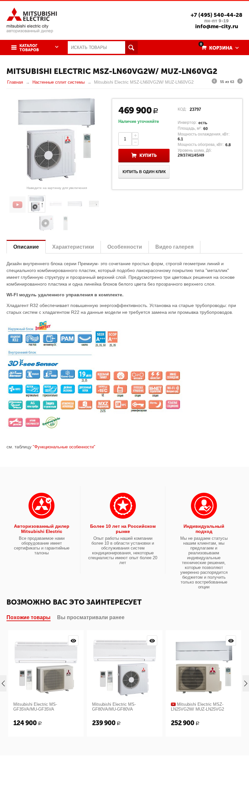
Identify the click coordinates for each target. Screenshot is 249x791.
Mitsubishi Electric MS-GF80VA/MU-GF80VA (114, 707)
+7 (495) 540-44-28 (217, 15)
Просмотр (73, 640)
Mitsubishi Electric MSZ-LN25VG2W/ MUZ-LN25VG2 (197, 707)
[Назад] (214, 82)
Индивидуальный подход (204, 529)
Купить (148, 155)
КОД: (182, 109)
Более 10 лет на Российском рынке (123, 529)
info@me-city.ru (216, 26)
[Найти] (131, 47)
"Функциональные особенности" (64, 446)
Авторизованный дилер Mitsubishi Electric (41, 529)
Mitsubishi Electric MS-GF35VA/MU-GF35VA (35, 707)
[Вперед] (240, 82)
